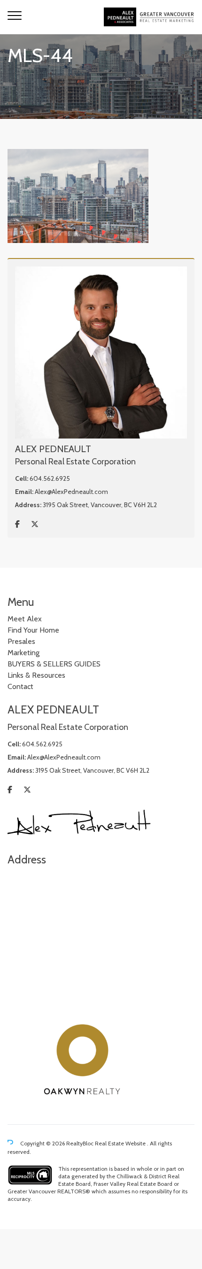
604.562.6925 (50, 478)
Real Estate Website (121, 1143)
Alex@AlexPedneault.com (71, 491)
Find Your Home (33, 630)
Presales (21, 641)
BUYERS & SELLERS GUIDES (54, 663)
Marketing (23, 652)
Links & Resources (36, 675)
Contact (20, 686)
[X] (35, 524)
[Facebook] (17, 524)
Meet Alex (25, 618)
